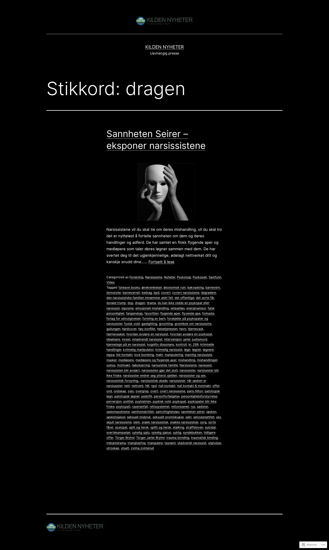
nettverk (138, 386)
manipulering (174, 355)
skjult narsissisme (119, 422)
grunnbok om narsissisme (193, 324)
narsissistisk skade (154, 380)
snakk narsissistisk (155, 422)
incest (126, 339)
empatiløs (178, 308)
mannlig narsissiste (198, 355)
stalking (178, 427)
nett (127, 386)
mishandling (186, 360)
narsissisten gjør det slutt (159, 370)
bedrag (147, 292)
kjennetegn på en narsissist (125, 344)
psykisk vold (162, 401)
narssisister (177, 380)
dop (130, 303)
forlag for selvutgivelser (123, 318)
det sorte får (205, 298)
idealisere (113, 339)
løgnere (208, 349)
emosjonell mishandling (152, 308)
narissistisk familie (165, 365)
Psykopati (200, 277)
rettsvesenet (180, 406)
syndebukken (192, 432)
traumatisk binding (204, 437)
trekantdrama (116, 443)
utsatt (125, 448)
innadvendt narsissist (147, 339)
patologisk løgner (127, 396)
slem (136, 422)
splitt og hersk (160, 427)
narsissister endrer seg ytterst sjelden (150, 375)
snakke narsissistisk (184, 422)
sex (218, 417)
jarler (186, 339)
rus (193, 406)
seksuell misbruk (139, 417)
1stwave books (129, 287)
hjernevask (195, 329)
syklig (177, 432)
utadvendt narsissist (191, 443)
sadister (202, 406)
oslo (131, 391)
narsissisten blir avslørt (123, 370)
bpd (156, 292)
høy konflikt (146, 329)
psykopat (179, 401)
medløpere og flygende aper (156, 360)
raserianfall (140, 406)
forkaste (208, 313)
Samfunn (215, 277)
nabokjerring (141, 365)
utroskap (112, 448)
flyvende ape (191, 313)
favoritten (152, 313)
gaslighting (149, 324)
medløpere (126, 360)
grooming (166, 324)
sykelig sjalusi (161, 432)
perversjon (114, 401)
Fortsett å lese (161, 262)
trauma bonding (177, 437)
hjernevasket (115, 334)
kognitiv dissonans (160, 344)
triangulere (155, 443)
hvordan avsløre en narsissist (147, 334)
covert (166, 292)
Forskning (136, 277)
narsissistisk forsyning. (122, 380)
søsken (211, 412)
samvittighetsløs (167, 412)
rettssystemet (159, 406)
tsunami (170, 443)
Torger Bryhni (124, 437)
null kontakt (166, 386)
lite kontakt (124, 355)
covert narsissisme (185, 292)
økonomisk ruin (175, 287)
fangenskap (134, 313)
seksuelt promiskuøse (168, 417)
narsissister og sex (192, 375)
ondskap (120, 391)
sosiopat (121, 427)
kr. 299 (193, 344)
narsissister (188, 370)
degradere (208, 292)
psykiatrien (143, 401)
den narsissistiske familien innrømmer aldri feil (139, 298)
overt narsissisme (172, 391)
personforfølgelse (167, 396)
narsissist (205, 365)
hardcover (129, 329)
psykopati (123, 406)
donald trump (116, 303)
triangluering (137, 443)
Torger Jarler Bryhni (150, 437)
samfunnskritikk (142, 412)
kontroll (181, 344)
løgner (196, 349)
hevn (182, 329)
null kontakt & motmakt (194, 386)
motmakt (123, 365)
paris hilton (195, 391)
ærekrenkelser (151, 287)
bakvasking (195, 287)
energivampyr (196, 308)
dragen (140, 303)
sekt (188, 417)
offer (215, 386)
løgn (187, 349)
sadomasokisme (118, 412)
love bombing (144, 355)
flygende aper (170, 313)
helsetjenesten (167, 329)
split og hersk (139, 427)
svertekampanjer (118, 432)
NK (147, 386)
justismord (199, 339)
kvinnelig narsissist (168, 349)
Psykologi (184, 277)
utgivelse (214, 443)
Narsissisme (153, 277)
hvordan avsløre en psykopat (191, 334)
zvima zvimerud (142, 448)
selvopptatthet (203, 417)
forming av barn (153, 318)
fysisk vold (132, 324)
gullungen (113, 329)
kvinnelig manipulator (138, 349)
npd (154, 386)
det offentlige (184, 298)
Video (110, 282)
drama (151, 303)
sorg (203, 422)
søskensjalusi (115, 417)
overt (154, 391)
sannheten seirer (192, 412)
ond (109, 391)
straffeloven (194, 427)
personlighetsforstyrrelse (199, 396)
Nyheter (169, 277)
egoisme (127, 308)
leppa (110, 355)
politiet (128, 401)
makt (159, 355)
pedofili (146, 396)
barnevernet (131, 292)
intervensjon (173, 339)
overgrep (142, 391)
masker (111, 360)
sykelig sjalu (141, 432)
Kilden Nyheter (164, 47)
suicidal (210, 427)
